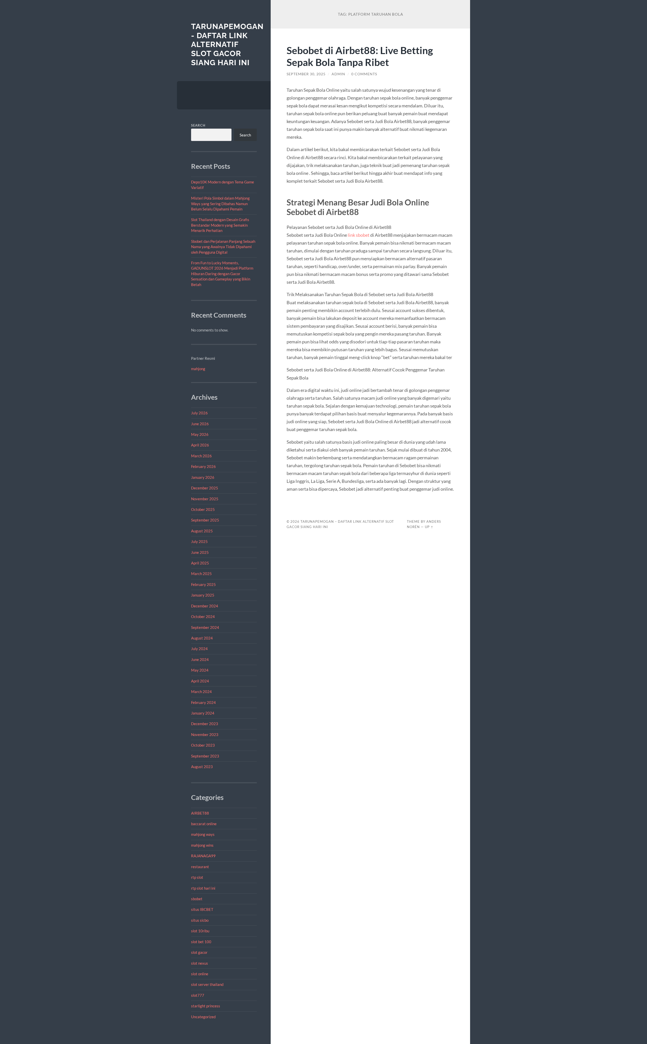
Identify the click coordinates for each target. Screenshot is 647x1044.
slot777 (197, 995)
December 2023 (204, 723)
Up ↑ (429, 527)
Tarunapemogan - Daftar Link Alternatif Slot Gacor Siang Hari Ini (227, 44)
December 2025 (204, 488)
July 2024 (199, 648)
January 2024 (202, 713)
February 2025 (203, 584)
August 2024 (202, 638)
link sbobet (358, 235)
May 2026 (200, 434)
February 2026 (203, 466)
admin (338, 74)
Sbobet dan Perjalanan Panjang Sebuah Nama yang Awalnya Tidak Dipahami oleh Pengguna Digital (223, 246)
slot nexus (199, 963)
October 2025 (203, 509)
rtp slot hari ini (203, 888)
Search (198, 125)
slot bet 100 (201, 941)
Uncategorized (203, 1016)
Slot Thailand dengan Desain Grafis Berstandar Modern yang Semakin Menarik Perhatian (220, 225)
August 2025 (202, 531)
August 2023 (202, 766)
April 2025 (200, 563)
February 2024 (203, 702)
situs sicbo (200, 920)
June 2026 (200, 423)
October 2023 (203, 745)
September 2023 (205, 756)
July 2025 (199, 541)
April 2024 (200, 681)
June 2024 (200, 659)
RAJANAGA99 (203, 855)
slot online (199, 973)
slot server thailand (207, 984)
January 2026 (202, 477)
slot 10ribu (200, 931)
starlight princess (205, 1006)
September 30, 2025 (306, 74)
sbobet (196, 898)
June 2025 (200, 552)
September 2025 (205, 520)
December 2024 (204, 606)
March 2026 (201, 456)
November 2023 (204, 734)
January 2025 (202, 595)
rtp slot (197, 877)
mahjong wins (202, 845)
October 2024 (203, 616)
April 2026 (200, 445)
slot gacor (199, 952)
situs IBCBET (202, 909)
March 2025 (201, 573)
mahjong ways (203, 834)
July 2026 (199, 413)
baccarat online (204, 823)
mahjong (198, 368)
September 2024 (205, 627)
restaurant (200, 866)
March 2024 (201, 691)
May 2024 (200, 670)
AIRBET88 (200, 813)
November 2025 (204, 498)
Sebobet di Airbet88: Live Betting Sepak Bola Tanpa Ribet (360, 56)
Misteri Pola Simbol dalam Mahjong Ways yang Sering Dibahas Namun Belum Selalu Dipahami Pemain (220, 203)
